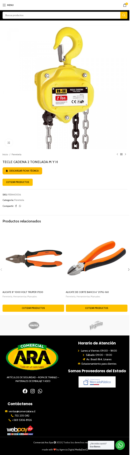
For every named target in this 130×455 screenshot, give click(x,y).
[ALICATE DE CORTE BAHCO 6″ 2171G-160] (96, 258)
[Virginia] (96, 325)
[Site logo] (65, 4)
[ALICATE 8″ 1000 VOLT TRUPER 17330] (33, 258)
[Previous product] (117, 154)
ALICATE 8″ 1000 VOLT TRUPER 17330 (23, 292)
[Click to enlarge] (9, 142)
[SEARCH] (123, 15)
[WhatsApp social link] (20, 206)
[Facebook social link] (16, 206)
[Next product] (125, 154)
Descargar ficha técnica (24, 170)
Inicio (5, 154)
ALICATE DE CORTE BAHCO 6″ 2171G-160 (87, 292)
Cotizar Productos (17, 182)
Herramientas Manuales (25, 296)
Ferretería (16, 154)
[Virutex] (34, 325)
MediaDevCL (81, 449)
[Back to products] (121, 154)
